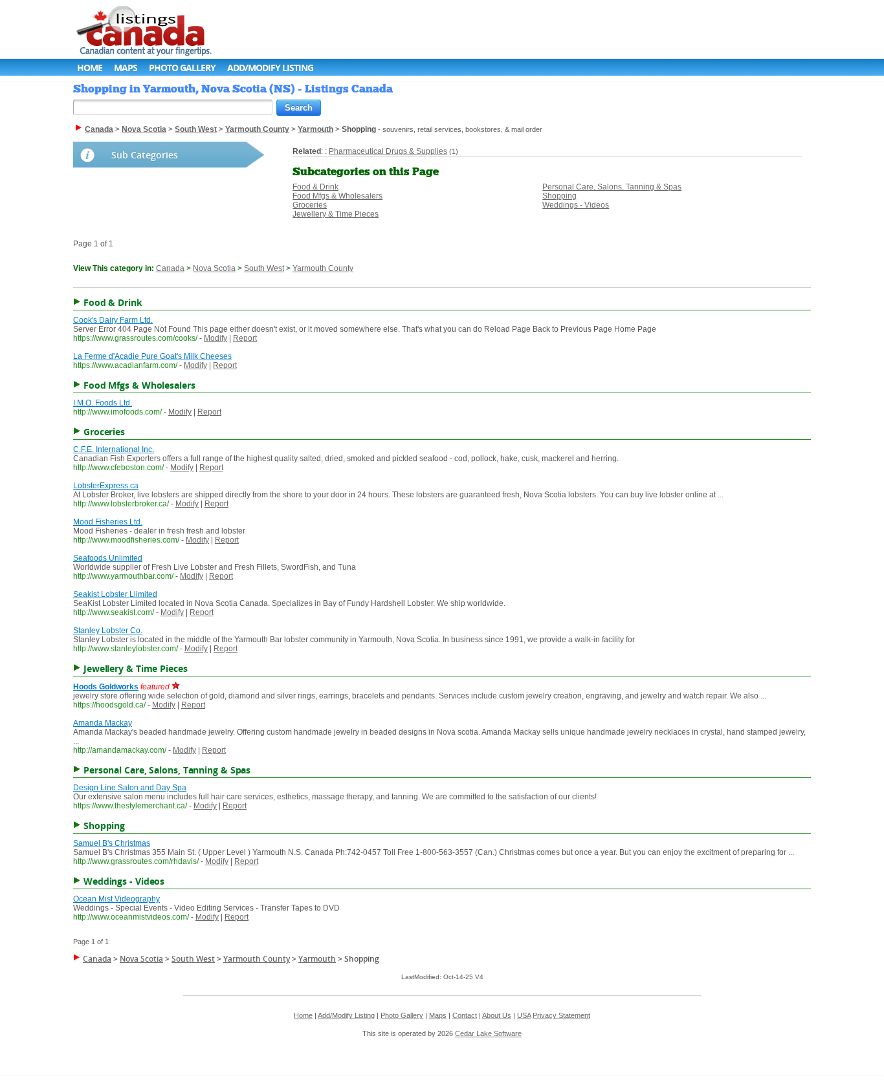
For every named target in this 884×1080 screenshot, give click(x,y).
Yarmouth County (323, 268)
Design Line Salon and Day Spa (129, 787)
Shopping (559, 195)
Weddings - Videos (575, 205)
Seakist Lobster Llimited (115, 594)
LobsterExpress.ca (105, 485)
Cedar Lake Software (488, 1033)
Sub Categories (144, 155)
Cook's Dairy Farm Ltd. (113, 320)
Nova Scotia (214, 268)
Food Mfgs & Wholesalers (337, 195)
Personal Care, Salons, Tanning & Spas (611, 186)
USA (524, 1015)
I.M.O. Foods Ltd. (102, 402)
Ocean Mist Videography (116, 898)
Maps (125, 67)
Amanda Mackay (102, 723)
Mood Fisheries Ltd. (107, 521)
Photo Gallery (182, 67)
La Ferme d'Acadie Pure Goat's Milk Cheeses (152, 356)
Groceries (310, 205)
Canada (170, 268)
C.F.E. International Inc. (113, 449)
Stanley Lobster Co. (107, 630)
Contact (464, 1015)
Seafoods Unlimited (107, 558)
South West (264, 268)
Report (245, 338)
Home (89, 67)
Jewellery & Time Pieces (336, 214)
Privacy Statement (561, 1015)
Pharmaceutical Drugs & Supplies (388, 151)
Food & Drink (315, 186)
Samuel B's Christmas (111, 843)
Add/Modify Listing (270, 67)
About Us (496, 1015)
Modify (215, 338)
